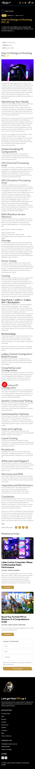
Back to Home (9, 11)
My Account (4, 725)
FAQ (2, 716)
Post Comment (17, 669)
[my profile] (23, 3)
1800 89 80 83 (5, 746)
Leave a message (6, 749)
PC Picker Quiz (5, 713)
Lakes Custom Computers (14, 763)
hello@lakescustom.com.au (9, 744)
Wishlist (3, 727)
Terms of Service (6, 736)
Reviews (3, 719)
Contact (3, 722)
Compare (4, 730)
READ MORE (7, 587)
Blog (2, 733)
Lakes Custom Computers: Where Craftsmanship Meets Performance (16, 564)
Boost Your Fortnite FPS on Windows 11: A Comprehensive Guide (15, 619)
